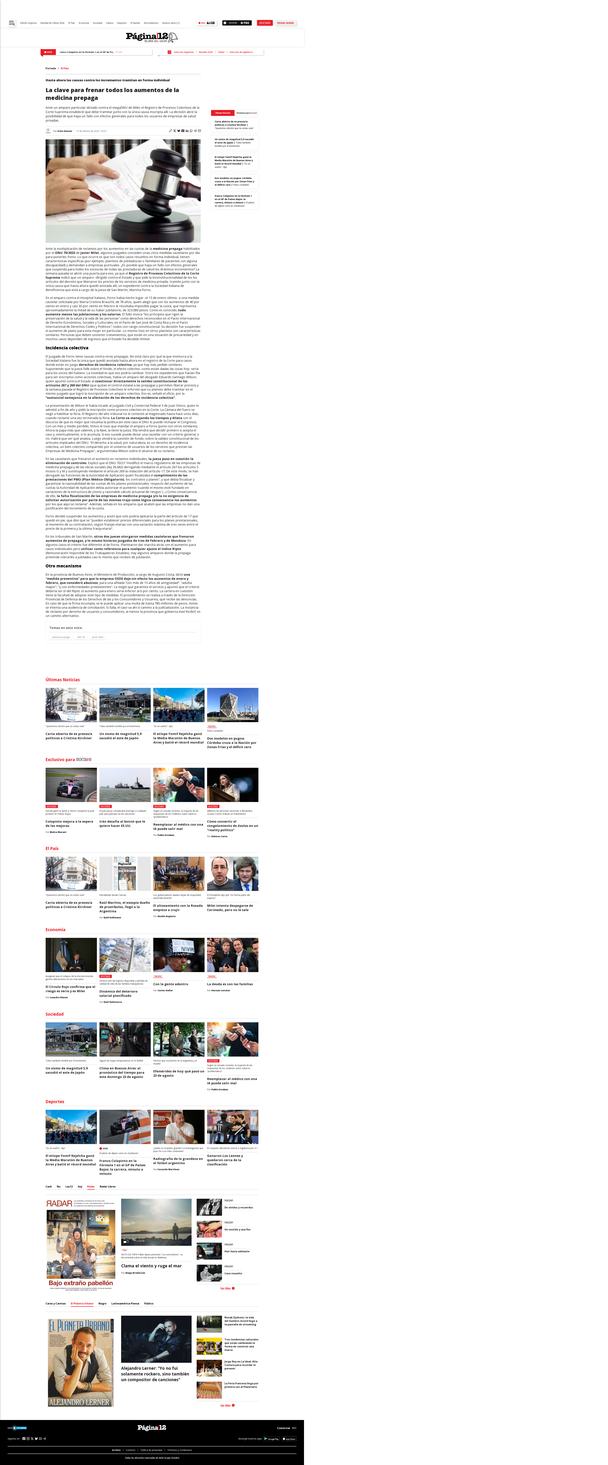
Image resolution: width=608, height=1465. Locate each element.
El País (71, 22)
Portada (51, 68)
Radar (91, 1186)
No (58, 1186)
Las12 (69, 1186)
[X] (32, 1438)
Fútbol (221, 52)
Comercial (283, 1428)
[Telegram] (44, 1438)
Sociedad (97, 22)
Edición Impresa (28, 22)
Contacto (130, 1450)
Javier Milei (97, 637)
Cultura (109, 22)
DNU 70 (81, 637)
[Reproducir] (225, 23)
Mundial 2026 (206, 52)
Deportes (122, 22)
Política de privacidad (151, 1450)
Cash (49, 1186)
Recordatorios (151, 22)
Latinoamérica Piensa (125, 1303)
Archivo (116, 1450)
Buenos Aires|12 (171, 22)
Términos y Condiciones (179, 1450)
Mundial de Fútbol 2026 (52, 22)
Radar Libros (108, 1186)
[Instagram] (28, 1438)
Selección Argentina (184, 52)
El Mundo (135, 22)
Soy (80, 1186)
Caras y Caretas (56, 1303)
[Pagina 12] (152, 38)
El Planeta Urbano (82, 1303)
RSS (294, 1428)
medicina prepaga (61, 637)
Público (148, 1303)
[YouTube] (40, 1438)
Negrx (102, 1303)
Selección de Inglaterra (241, 52)
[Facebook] (23, 1438)
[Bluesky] (36, 1438)
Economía (84, 22)
